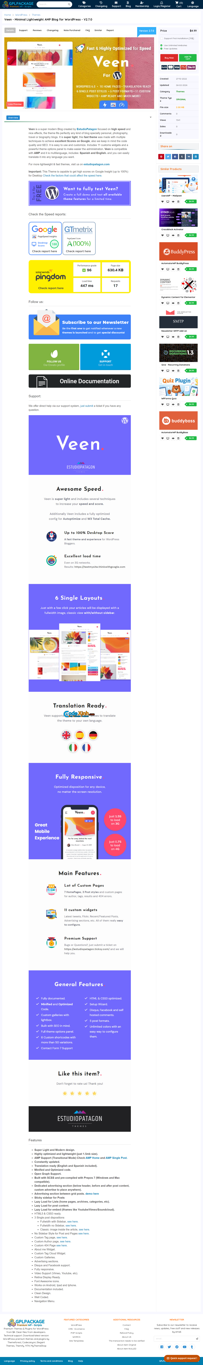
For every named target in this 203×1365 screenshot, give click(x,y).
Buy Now (169, 57)
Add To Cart (187, 57)
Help (80, 1361)
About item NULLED (126, 1348)
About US (126, 1337)
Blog (70, 1361)
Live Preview (15, 104)
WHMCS (76, 1337)
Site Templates (76, 1340)
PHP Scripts (76, 1333)
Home (7, 15)
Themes (36, 14)
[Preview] (168, 201)
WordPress (21, 14)
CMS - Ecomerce (76, 1329)
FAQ (127, 1329)
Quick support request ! (183, 1358)
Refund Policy (126, 1333)
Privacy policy (27, 1361)
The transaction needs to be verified (126, 1340)
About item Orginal (126, 1344)
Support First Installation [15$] (179, 38)
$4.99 (191, 201)
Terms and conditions (51, 1361)
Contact (127, 1325)
